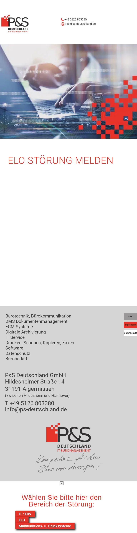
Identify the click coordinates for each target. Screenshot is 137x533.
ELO (22, 520)
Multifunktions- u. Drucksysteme (45, 526)
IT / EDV (25, 514)
